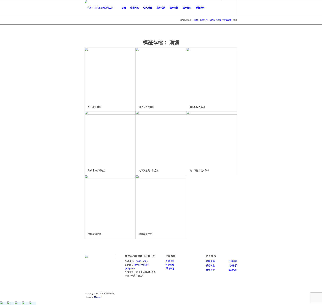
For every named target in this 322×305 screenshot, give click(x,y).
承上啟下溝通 (94, 106)
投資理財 (233, 261)
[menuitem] (123, 7)
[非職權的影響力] (110, 202)
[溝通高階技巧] (161, 202)
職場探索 (210, 269)
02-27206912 (142, 261)
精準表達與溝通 (146, 106)
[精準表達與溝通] (161, 75)
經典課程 (170, 264)
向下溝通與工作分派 (148, 170)
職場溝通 (210, 261)
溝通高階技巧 (145, 234)
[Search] (216, 7)
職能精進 (210, 265)
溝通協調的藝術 (197, 106)
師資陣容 (170, 268)
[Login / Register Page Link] (210, 7)
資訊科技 (233, 265)
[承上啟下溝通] (110, 75)
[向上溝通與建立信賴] (211, 138)
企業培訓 (170, 261)
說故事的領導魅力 (96, 170)
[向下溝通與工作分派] (161, 138)
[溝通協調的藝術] (211, 75)
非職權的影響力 (95, 234)
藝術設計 (233, 269)
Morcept (97, 297)
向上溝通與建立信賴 (199, 170)
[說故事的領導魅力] (110, 138)
